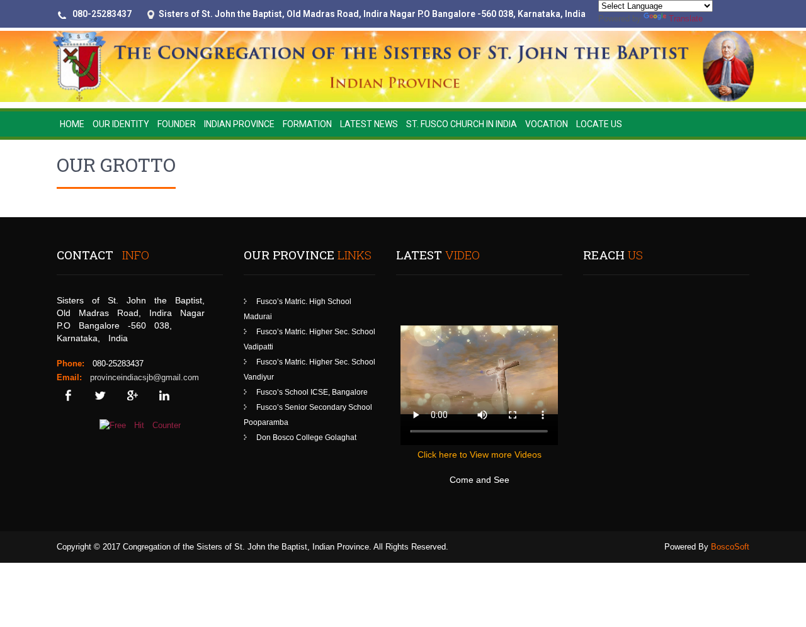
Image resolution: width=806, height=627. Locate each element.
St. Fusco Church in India (461, 124)
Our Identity (121, 124)
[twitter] (100, 396)
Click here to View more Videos (479, 454)
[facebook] (68, 396)
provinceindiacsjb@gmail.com (144, 377)
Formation (307, 124)
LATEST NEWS (369, 124)
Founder (176, 124)
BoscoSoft (730, 546)
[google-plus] (132, 396)
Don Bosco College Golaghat (306, 437)
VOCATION (546, 124)
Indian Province (239, 124)
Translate (686, 18)
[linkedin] (164, 396)
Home (72, 124)
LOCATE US (599, 124)
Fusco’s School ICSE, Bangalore (312, 392)
